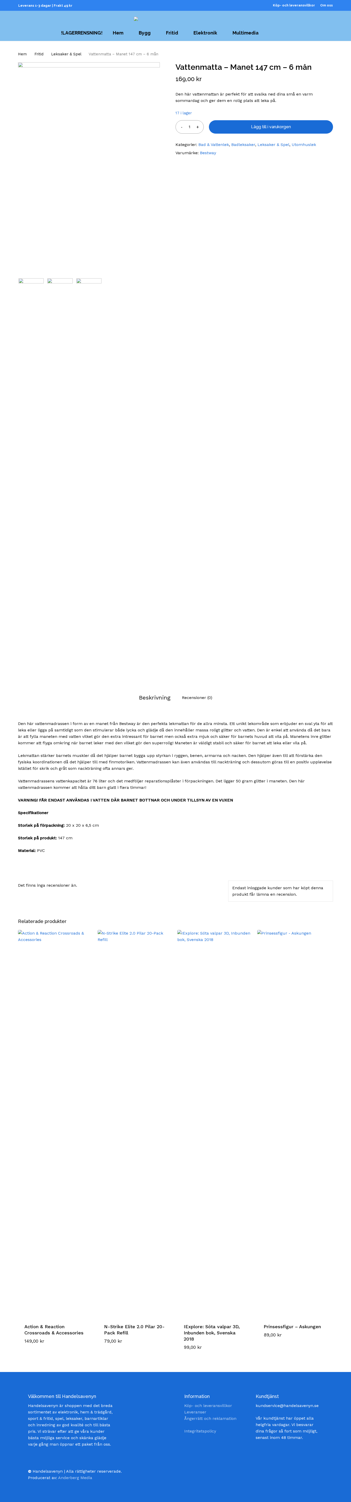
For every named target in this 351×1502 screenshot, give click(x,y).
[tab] (155, 697)
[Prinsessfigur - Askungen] (295, 1123)
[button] (45, 1351)
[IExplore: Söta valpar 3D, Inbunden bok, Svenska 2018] (215, 1123)
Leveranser (195, 1412)
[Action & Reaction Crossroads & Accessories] (56, 1123)
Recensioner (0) (197, 697)
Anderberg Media (75, 1477)
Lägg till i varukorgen (271, 126)
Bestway (208, 152)
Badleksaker (243, 144)
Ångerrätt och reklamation (210, 1418)
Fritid (38, 54)
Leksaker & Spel (66, 54)
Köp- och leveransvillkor (208, 1405)
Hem (22, 54)
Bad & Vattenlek (213, 144)
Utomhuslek (304, 144)
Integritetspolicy (200, 1431)
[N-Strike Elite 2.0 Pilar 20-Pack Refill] (135, 1123)
